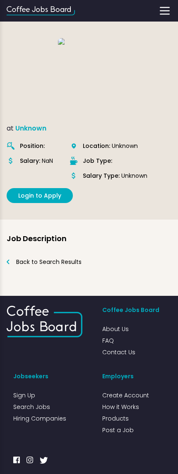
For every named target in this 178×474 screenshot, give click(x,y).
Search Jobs (31, 407)
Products (115, 418)
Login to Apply (39, 195)
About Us (115, 329)
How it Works (120, 407)
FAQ (108, 340)
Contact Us (118, 352)
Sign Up (24, 395)
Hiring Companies (39, 418)
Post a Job (118, 430)
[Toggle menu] (164, 10)
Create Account (125, 395)
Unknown (30, 128)
